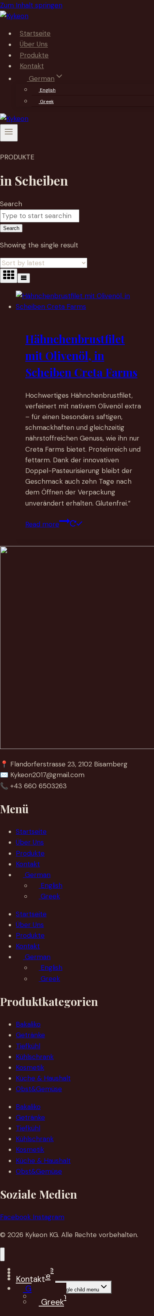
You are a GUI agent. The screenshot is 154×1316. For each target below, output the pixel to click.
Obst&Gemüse (39, 1088)
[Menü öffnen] (9, 133)
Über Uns (34, 44)
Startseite (35, 33)
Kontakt (32, 65)
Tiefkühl (28, 1046)
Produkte (34, 55)
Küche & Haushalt (43, 1078)
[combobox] (39, 215)
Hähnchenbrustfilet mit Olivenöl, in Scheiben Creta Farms (81, 355)
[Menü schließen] (2, 1254)
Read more (42, 524)
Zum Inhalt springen (31, 5)
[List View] (23, 278)
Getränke (30, 1035)
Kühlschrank (35, 1056)
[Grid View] (8, 275)
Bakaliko (28, 1024)
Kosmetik (30, 1067)
